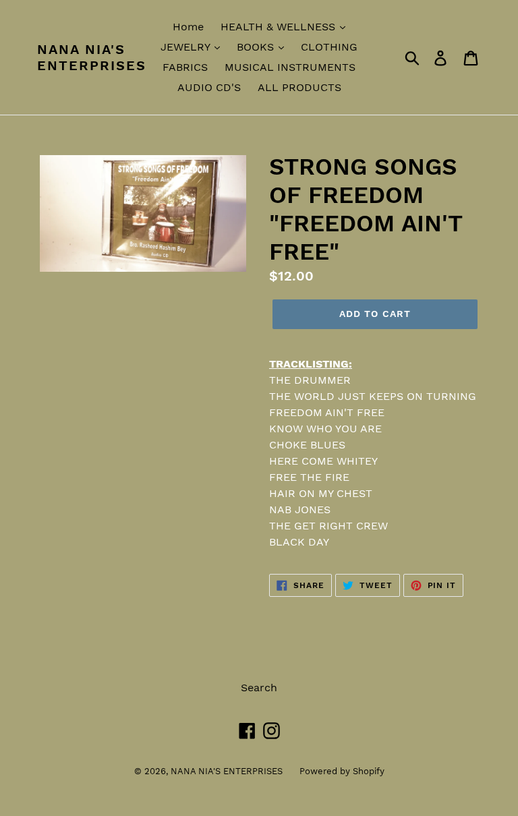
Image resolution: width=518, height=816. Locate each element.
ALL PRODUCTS (299, 87)
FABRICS (185, 67)
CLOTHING (329, 46)
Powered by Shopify (341, 771)
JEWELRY (187, 46)
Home (188, 26)
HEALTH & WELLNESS (280, 26)
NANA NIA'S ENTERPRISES (91, 57)
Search (259, 687)
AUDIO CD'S (209, 87)
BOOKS (257, 46)
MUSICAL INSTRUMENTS (290, 67)
